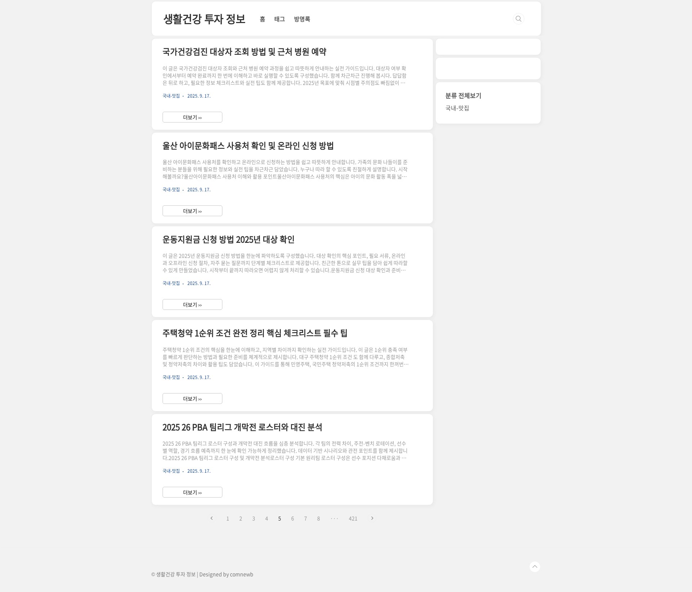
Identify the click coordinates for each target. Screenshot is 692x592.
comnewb (241, 574)
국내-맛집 (457, 107)
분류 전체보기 (463, 95)
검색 (518, 18)
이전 (212, 518)
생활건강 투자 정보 (204, 18)
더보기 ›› (192, 117)
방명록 (302, 18)
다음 (372, 518)
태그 (279, 18)
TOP (535, 567)
